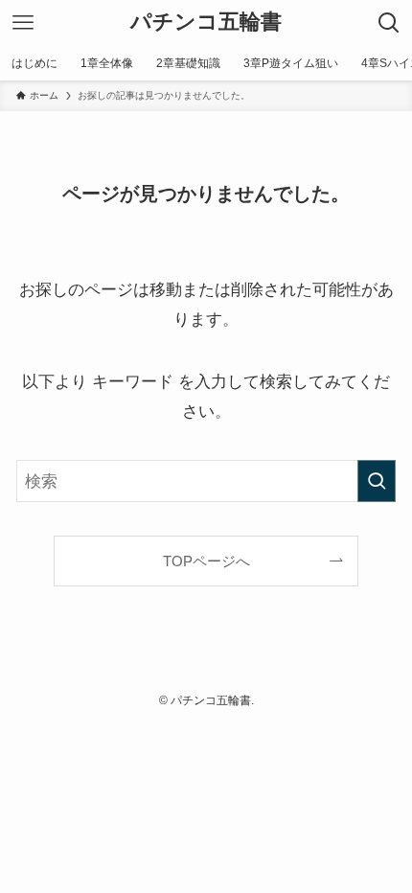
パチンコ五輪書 (206, 23)
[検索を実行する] (376, 481)
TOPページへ (206, 561)
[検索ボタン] (389, 23)
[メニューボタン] (23, 23)
